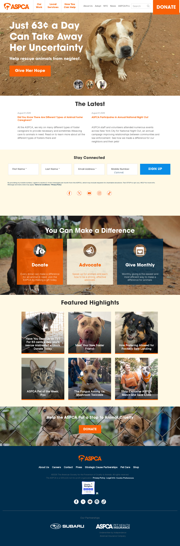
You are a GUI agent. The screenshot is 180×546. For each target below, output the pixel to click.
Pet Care (125, 467)
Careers (56, 467)
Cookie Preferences (125, 478)
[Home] (16, 6)
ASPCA (90, 458)
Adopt (98, 5)
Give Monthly (140, 262)
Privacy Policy (56, 184)
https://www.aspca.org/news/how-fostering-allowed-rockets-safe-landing (136, 332)
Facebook (76, 501)
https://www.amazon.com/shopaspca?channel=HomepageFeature (136, 378)
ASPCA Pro (124, 5)
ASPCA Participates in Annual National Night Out (120, 117)
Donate (166, 7)
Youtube (90, 501)
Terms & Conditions (42, 184)
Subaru (67, 526)
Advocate (90, 262)
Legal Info (110, 478)
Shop (136, 467)
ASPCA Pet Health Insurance (113, 526)
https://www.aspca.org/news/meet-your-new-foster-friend (89, 332)
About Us (88, 5)
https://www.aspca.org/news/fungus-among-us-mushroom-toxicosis (89, 378)
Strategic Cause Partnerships (101, 467)
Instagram (96, 501)
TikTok (103, 501)
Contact (68, 467)
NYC (105, 5)
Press (79, 467)
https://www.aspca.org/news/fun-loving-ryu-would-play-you (42, 378)
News (113, 5)
